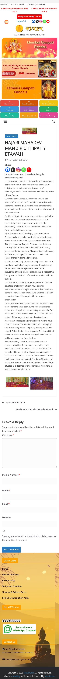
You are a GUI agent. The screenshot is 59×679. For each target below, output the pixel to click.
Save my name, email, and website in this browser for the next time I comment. (29, 538)
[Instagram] (18, 169)
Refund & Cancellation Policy (15, 598)
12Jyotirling (9, 109)
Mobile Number (11, 474)
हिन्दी (24, 21)
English (20, 21)
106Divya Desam (29, 109)
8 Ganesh (48, 109)
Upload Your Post (10, 574)
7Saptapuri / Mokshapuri (48, 115)
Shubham (25, 160)
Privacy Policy (8, 580)
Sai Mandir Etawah (15, 402)
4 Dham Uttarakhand (29, 115)
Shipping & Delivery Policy (14, 592)
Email (6, 503)
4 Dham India (9, 115)
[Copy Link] (29, 169)
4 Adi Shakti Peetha (48, 103)
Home (5, 569)
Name (6, 490)
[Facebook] (7, 169)
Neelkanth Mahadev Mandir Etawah (35, 409)
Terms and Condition (12, 586)
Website (6, 517)
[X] (13, 169)
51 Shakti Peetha (9, 103)
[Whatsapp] (23, 169)
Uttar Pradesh (11, 136)
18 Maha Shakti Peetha (29, 103)
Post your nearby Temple (29, 16)
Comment (8, 435)
